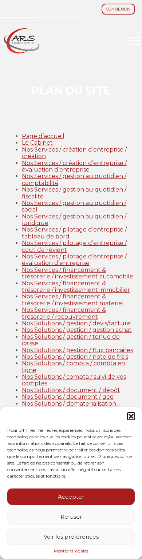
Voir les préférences (71, 536)
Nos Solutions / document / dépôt (71, 390)
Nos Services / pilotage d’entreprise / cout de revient (74, 246)
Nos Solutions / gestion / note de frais (75, 356)
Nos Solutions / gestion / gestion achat (77, 329)
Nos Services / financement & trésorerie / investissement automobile (77, 273)
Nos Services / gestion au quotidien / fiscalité (74, 193)
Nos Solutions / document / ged (68, 396)
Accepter (71, 496)
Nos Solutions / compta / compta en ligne (73, 366)
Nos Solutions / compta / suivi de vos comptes (74, 380)
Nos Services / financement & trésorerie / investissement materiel (73, 299)
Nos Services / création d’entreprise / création (74, 153)
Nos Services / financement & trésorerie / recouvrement (64, 313)
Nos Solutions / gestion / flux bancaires (77, 350)
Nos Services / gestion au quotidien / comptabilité (74, 179)
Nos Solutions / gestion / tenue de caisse (71, 340)
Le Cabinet (37, 142)
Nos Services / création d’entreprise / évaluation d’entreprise (74, 166)
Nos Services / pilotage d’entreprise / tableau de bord (74, 233)
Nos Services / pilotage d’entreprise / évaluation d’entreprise (74, 259)
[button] (131, 416)
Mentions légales (71, 551)
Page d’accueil (43, 136)
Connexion (118, 9)
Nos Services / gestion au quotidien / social (74, 206)
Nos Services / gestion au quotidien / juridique (74, 219)
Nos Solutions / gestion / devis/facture (76, 323)
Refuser (71, 516)
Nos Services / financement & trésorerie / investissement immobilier (76, 286)
